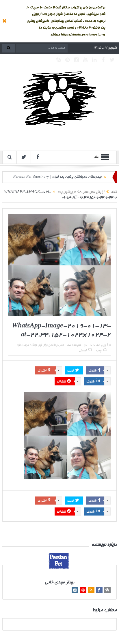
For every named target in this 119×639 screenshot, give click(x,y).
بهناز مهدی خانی (59, 582)
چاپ (98, 351)
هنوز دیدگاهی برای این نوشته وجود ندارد (40, 345)
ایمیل (82, 351)
